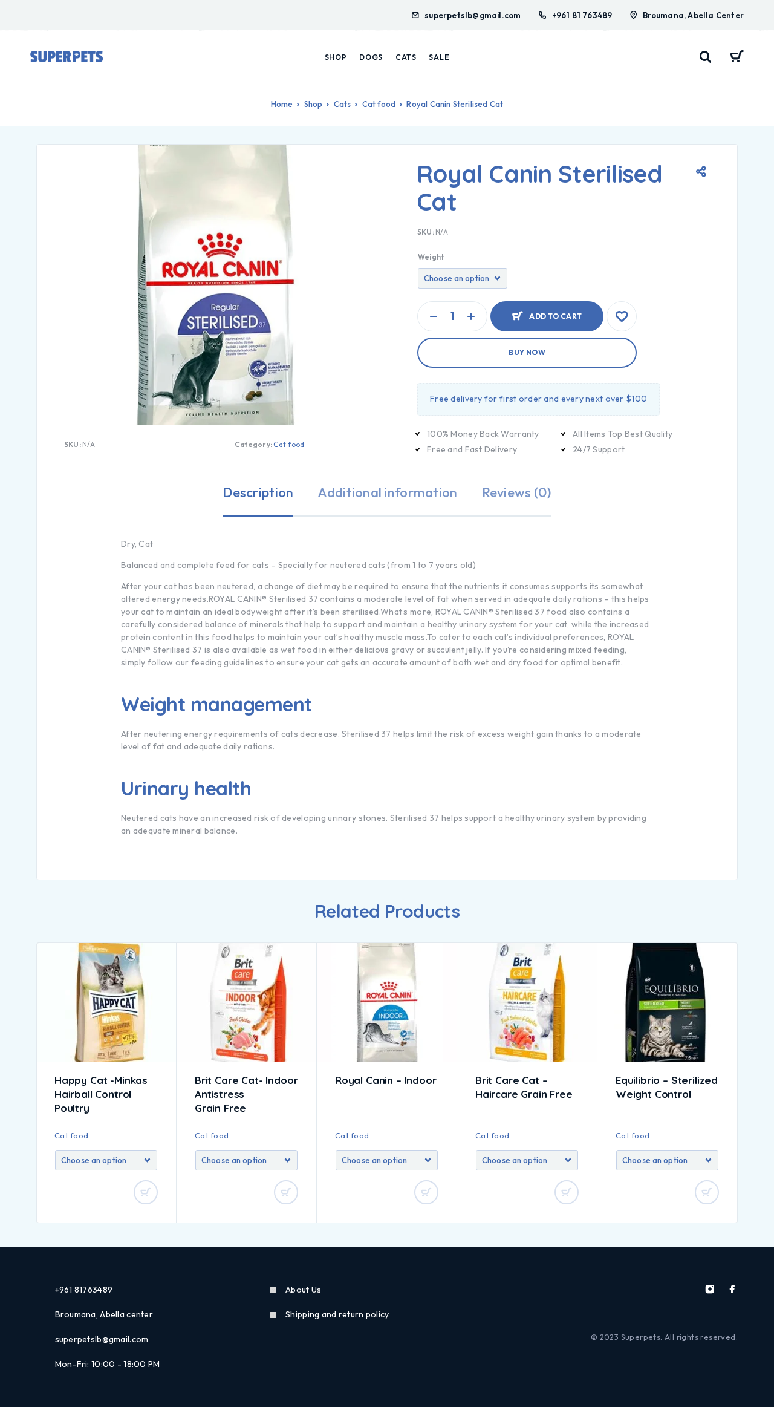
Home (282, 104)
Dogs (371, 57)
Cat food (379, 104)
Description (258, 492)
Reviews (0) (516, 492)
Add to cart (555, 311)
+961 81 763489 (582, 15)
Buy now (527, 352)
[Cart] (737, 58)
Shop (336, 57)
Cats (406, 57)
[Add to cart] (146, 1192)
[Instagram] (710, 1289)
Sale (439, 57)
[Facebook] (732, 1289)
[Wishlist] (622, 316)
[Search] (706, 57)
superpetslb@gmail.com (472, 15)
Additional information (387, 492)
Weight (431, 256)
